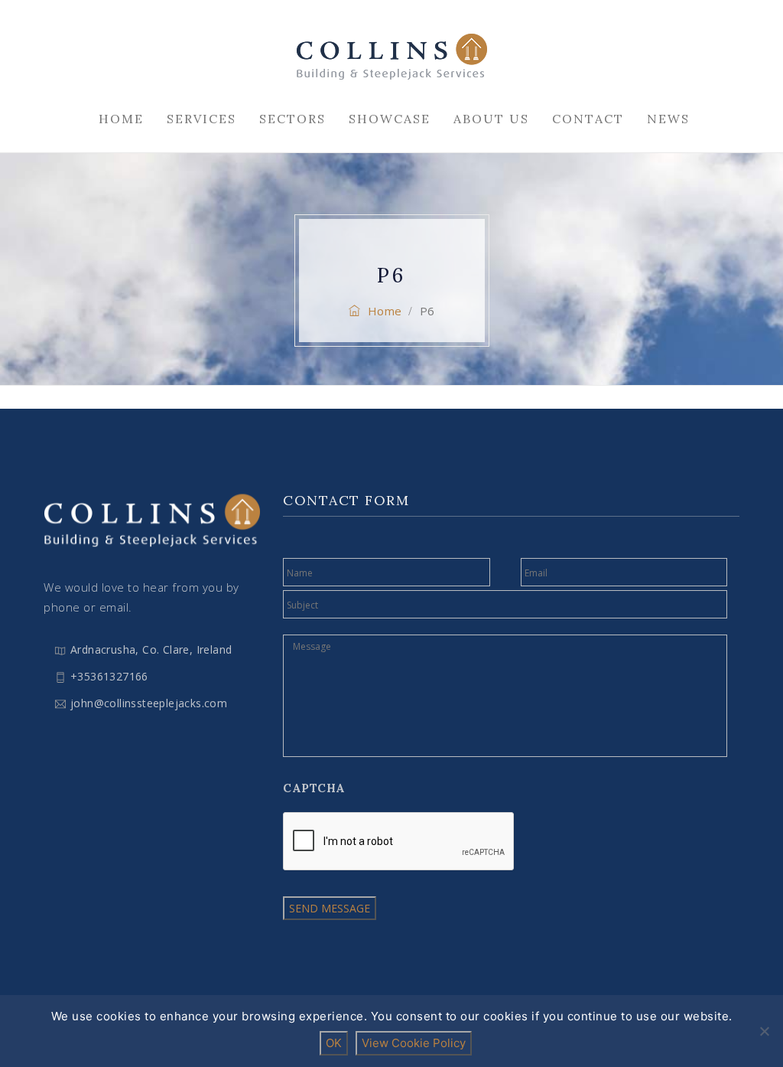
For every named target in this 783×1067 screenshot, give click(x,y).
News (668, 118)
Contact (588, 118)
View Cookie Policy (414, 1043)
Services (201, 118)
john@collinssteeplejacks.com (148, 703)
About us (491, 118)
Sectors (292, 118)
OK (334, 1043)
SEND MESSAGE (329, 908)
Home (121, 118)
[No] (764, 1031)
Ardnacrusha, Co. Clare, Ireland (151, 649)
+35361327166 (109, 676)
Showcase (389, 118)
